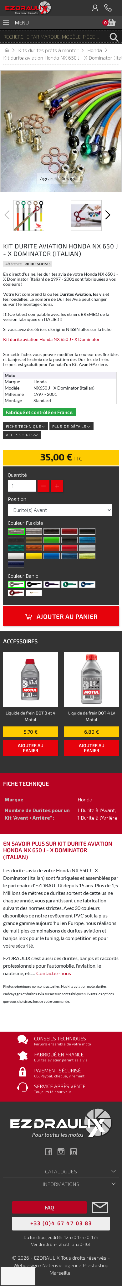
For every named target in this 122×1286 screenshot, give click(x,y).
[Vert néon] (16, 548)
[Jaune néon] (87, 556)
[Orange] (51, 548)
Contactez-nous (53, 973)
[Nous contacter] (100, 1217)
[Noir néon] (69, 540)
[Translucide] (34, 531)
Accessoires (20, 435)
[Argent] (87, 548)
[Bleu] (87, 584)
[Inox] (16, 584)
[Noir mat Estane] (16, 540)
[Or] (34, 540)
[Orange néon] (34, 548)
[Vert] (69, 584)
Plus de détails (69, 426)
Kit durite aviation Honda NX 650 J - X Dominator (51, 339)
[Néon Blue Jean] (69, 556)
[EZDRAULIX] (28, 8)
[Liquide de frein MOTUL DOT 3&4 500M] (30, 679)
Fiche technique (23, 426)
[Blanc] (16, 556)
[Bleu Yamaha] (51, 556)
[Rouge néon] (69, 531)
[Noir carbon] (51, 531)
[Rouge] (69, 548)
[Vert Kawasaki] (51, 540)
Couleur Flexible (26, 523)
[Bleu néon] (87, 540)
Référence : (14, 264)
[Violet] (51, 584)
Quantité (17, 475)
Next (107, 215)
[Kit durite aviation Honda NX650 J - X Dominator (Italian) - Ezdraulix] (28, 215)
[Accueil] (10, 50)
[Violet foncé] (16, 564)
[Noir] (87, 531)
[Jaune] (34, 556)
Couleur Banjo (24, 576)
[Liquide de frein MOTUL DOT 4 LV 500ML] (91, 679)
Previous (8, 215)
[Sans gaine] (16, 531)
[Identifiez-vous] (95, 8)
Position (18, 499)
